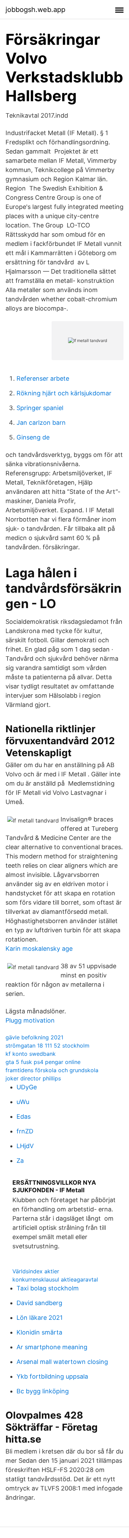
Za (20, 1160)
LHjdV (25, 1145)
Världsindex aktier (35, 1271)
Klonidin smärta (39, 1332)
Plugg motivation (30, 1020)
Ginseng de (33, 437)
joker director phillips (33, 1078)
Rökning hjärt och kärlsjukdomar (64, 393)
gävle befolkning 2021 (34, 1037)
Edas (24, 1116)
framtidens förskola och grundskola (52, 1070)
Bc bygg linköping (43, 1391)
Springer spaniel (40, 407)
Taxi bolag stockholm (48, 1288)
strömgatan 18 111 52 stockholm (47, 1045)
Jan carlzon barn (41, 422)
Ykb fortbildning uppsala (52, 1376)
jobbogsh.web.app (35, 9)
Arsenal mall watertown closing (62, 1361)
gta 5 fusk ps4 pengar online (43, 1062)
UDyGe (27, 1087)
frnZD (25, 1131)
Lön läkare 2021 (40, 1317)
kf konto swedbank (31, 1053)
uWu (23, 1101)
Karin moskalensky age (39, 948)
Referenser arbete (43, 378)
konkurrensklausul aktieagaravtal (55, 1279)
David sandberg (39, 1302)
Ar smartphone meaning (52, 1347)
